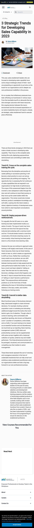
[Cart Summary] (30, 7)
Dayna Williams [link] (12, 41)
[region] (17, 519)
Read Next (8, 451)
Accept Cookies (17, 524)
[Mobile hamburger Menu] (3, 7)
